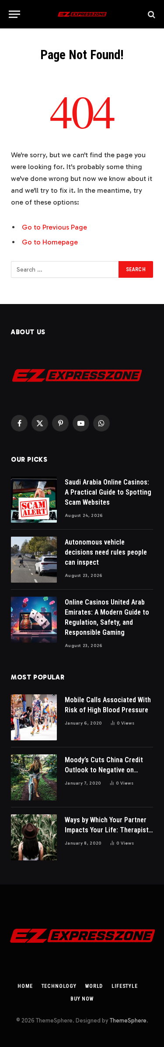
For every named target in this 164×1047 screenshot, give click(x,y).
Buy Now (82, 999)
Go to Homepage (50, 242)
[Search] (150, 14)
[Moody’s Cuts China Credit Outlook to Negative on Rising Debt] (34, 777)
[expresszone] (82, 14)
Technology (59, 986)
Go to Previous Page (54, 227)
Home (24, 986)
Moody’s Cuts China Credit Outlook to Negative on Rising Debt (104, 770)
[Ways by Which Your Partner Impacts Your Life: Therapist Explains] (34, 837)
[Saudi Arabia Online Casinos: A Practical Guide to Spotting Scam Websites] (34, 500)
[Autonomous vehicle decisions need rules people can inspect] (34, 560)
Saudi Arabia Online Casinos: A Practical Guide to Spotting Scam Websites (108, 492)
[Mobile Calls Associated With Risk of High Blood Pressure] (34, 717)
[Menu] (14, 14)
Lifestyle (125, 986)
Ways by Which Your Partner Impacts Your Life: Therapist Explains (107, 830)
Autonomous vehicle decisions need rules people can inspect (106, 552)
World (94, 986)
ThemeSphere (128, 1020)
